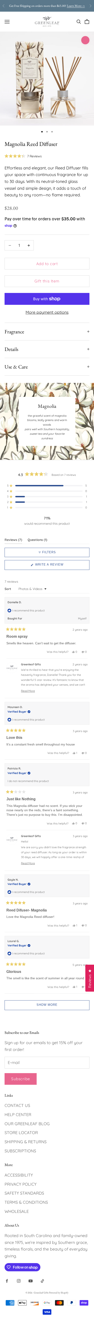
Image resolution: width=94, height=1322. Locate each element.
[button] (23, 156)
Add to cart (47, 263)
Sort (8, 589)
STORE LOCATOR (21, 1132)
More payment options (47, 312)
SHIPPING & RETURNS (26, 1141)
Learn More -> (76, 6)
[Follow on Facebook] (7, 1281)
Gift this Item (46, 281)
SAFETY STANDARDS (24, 1193)
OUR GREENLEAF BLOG (27, 1123)
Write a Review (56, 566)
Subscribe (20, 1078)
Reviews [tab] (13, 540)
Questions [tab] (37, 540)
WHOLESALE (17, 1211)
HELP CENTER (18, 1114)
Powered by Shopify (58, 1292)
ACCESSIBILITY (19, 1175)
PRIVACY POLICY (21, 1184)
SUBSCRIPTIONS (20, 1150)
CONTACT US (17, 1105)
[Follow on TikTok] (42, 1281)
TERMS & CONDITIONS (26, 1202)
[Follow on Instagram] (18, 1281)
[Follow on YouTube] (30, 1281)
